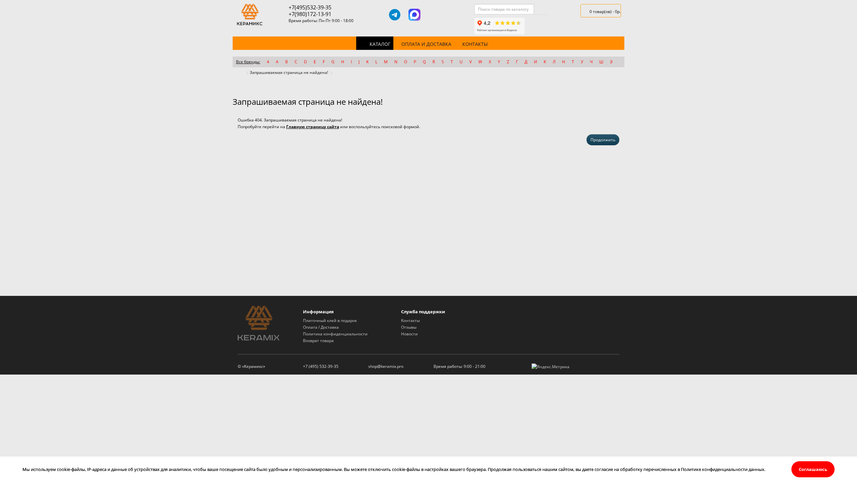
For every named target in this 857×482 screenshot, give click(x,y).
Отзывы (408, 327)
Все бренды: (248, 62)
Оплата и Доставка (426, 44)
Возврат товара (318, 340)
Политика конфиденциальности (335, 334)
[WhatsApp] (434, 14)
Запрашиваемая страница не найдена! (289, 72)
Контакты (475, 44)
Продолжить (603, 140)
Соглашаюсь (813, 469)
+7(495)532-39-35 (310, 7)
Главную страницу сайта (312, 127)
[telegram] (394, 14)
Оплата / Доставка (321, 327)
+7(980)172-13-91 (310, 14)
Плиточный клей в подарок (330, 320)
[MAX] (414, 15)
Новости (409, 334)
